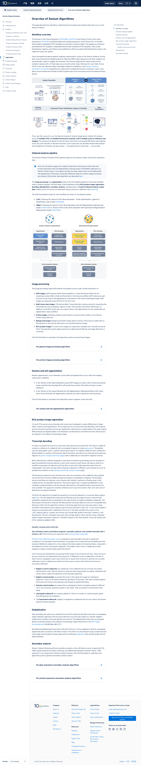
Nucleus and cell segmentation (126, 38)
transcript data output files (78, 534)
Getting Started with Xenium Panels (67, 470)
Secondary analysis (122, 53)
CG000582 (64, 39)
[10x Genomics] (41, 729)
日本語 (133, 761)
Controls (94, 189)
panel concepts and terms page (52, 455)
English (122, 761)
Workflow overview (122, 28)
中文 (127, 761)
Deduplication (120, 50)
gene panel (89, 448)
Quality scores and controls (126, 47)
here (81, 176)
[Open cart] (136, 3)
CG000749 (72, 39)
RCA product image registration (126, 41)
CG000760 (45, 41)
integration (80, 634)
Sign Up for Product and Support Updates (122, 718)
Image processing (121, 35)
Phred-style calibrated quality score (46, 539)
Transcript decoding (122, 44)
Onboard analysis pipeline (124, 31)
